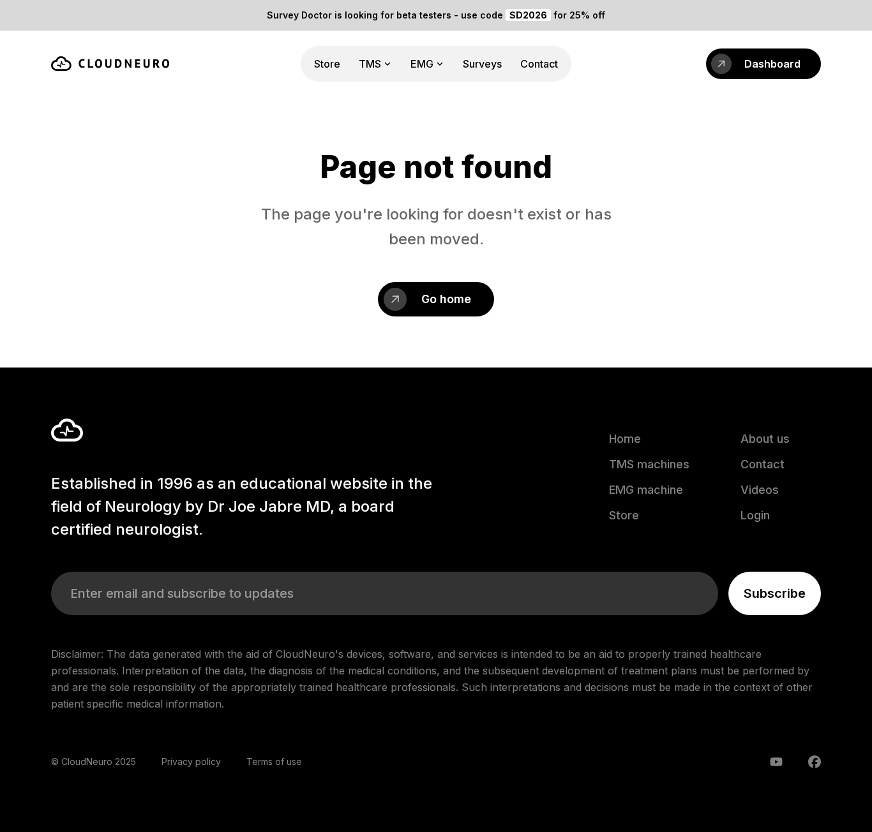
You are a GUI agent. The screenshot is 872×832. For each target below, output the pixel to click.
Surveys (482, 63)
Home (625, 438)
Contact (539, 63)
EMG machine (646, 489)
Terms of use (274, 761)
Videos (759, 489)
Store (327, 63)
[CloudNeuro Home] (110, 63)
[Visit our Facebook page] (814, 762)
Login (755, 515)
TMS (370, 63)
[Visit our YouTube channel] (776, 762)
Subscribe (775, 593)
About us (765, 438)
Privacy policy (191, 761)
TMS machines (649, 464)
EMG (421, 63)
